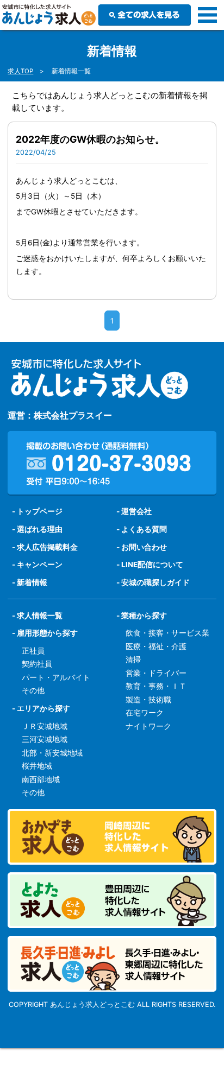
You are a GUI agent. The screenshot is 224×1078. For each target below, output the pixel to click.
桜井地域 (37, 766)
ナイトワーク (148, 726)
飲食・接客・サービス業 (167, 633)
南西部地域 (41, 779)
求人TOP (20, 71)
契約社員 (37, 664)
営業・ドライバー (156, 673)
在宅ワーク (145, 712)
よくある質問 (144, 529)
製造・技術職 (148, 699)
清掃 (133, 659)
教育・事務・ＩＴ (156, 686)
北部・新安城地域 (52, 753)
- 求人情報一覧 (37, 615)
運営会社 (136, 511)
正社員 (33, 650)
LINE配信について (152, 564)
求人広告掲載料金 (47, 547)
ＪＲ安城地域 (44, 726)
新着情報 (32, 582)
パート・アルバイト (56, 677)
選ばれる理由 (40, 529)
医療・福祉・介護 (156, 646)
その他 (33, 690)
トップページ (40, 511)
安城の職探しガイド (155, 582)
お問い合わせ (144, 547)
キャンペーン (40, 564)
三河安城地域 (44, 739)
